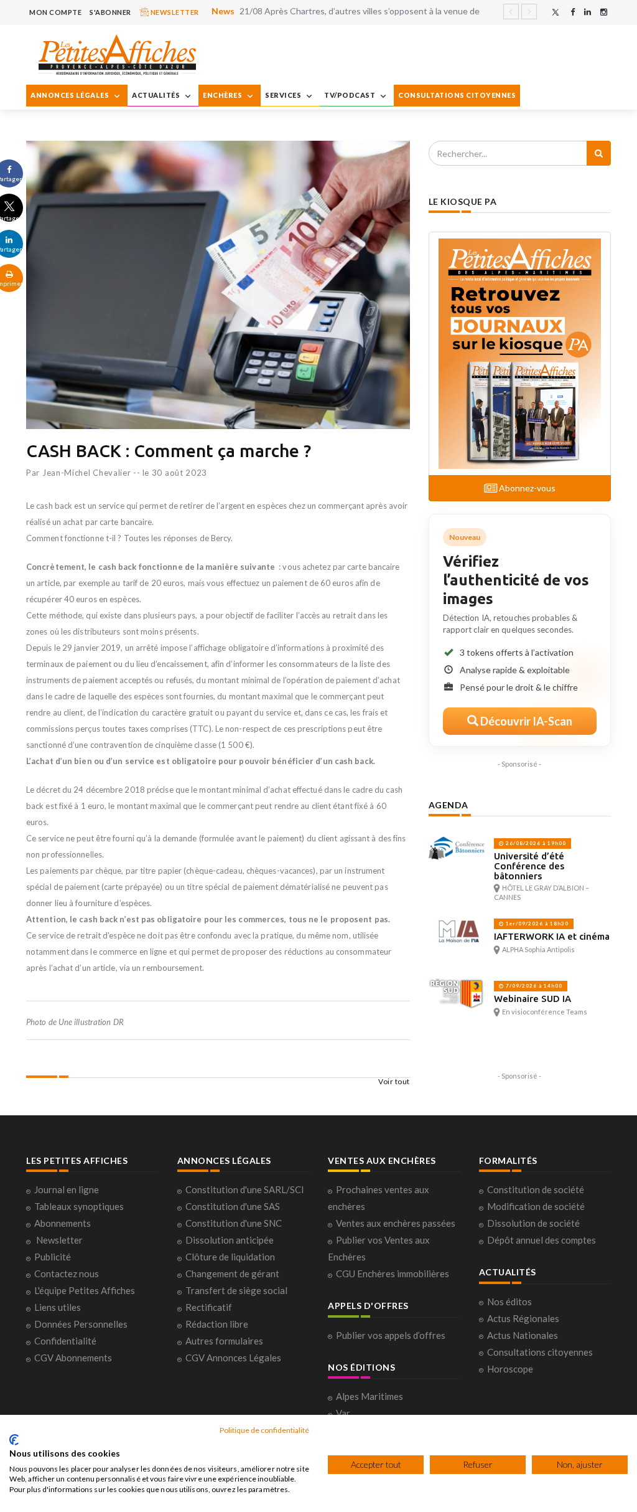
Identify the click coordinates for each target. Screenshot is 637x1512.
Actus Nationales (522, 1335)
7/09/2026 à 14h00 (533, 986)
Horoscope (510, 1368)
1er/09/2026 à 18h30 (536, 923)
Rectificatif (208, 1307)
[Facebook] (573, 12)
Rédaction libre (216, 1324)
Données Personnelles (81, 1324)
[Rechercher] (599, 153)
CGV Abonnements (73, 1357)
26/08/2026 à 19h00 (535, 843)
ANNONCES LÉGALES (70, 95)
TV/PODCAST (350, 95)
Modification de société (536, 1206)
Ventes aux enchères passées (395, 1223)
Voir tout (394, 1081)
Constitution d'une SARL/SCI (244, 1189)
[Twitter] (555, 12)
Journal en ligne (66, 1189)
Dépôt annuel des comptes (541, 1239)
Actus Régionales (523, 1318)
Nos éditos (509, 1301)
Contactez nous (66, 1273)
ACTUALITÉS (157, 95)
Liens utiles (57, 1307)
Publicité (52, 1256)
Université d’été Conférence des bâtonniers (529, 866)
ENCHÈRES (223, 95)
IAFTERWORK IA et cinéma (552, 936)
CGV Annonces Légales (233, 1357)
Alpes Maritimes (369, 1396)
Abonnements (62, 1223)
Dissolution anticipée (229, 1239)
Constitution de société (535, 1189)
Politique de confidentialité (264, 1430)
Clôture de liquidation (230, 1256)
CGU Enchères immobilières (392, 1273)
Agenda (448, 805)
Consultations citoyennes (540, 1352)
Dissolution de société (533, 1223)
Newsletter (59, 1239)
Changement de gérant (232, 1273)
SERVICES (284, 95)
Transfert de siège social (236, 1290)
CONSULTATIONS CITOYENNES (457, 95)
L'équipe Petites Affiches (84, 1290)
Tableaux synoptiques (79, 1206)
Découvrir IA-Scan (525, 721)
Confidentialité (65, 1340)
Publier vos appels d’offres (390, 1335)
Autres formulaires (224, 1340)
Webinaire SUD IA (532, 998)
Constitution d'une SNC (233, 1223)
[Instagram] (604, 12)
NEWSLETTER (174, 12)
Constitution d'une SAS (232, 1206)
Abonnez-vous (526, 488)
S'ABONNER (110, 12)
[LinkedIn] (587, 12)
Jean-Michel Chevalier (86, 473)
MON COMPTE (55, 12)
